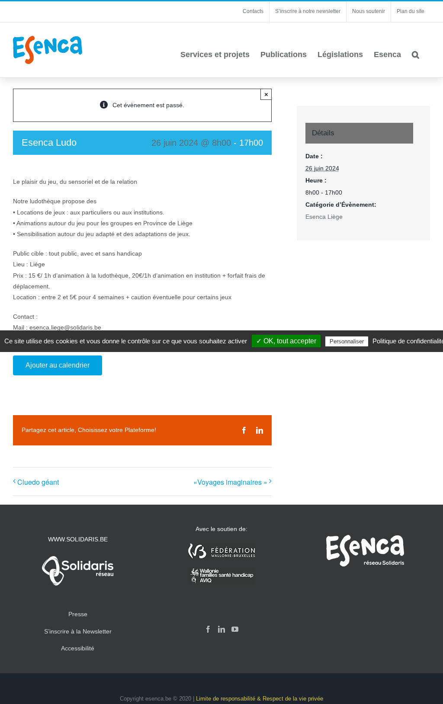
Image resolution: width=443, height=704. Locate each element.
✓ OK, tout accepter (286, 341)
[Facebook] (208, 629)
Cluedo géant (38, 482)
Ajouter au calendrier (58, 365)
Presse (77, 614)
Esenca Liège (324, 216)
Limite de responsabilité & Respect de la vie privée (259, 698)
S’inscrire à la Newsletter (78, 631)
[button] (415, 54)
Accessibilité (77, 648)
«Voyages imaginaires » (230, 482)
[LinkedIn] (221, 629)
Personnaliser (347, 341)
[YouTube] (234, 629)
